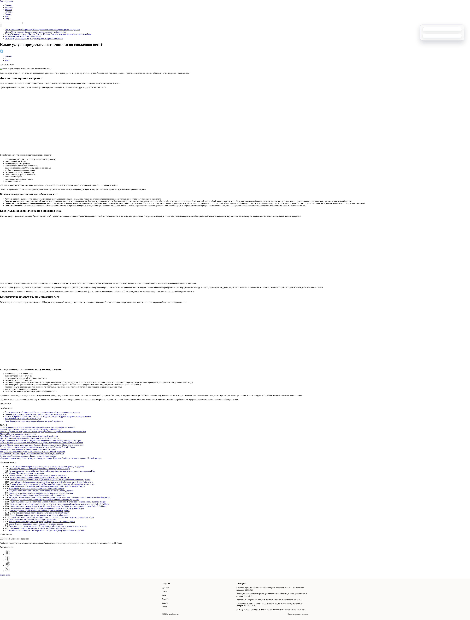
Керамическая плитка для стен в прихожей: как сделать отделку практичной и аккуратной (46, 530)
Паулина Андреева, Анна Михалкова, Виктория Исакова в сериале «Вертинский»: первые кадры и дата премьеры (58, 502)
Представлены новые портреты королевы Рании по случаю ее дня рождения (32, 454)
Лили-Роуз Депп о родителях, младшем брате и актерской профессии (34, 39)
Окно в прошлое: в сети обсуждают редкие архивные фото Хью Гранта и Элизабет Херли (37, 447)
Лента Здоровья (6, 1)
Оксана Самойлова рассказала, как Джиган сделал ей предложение (28, 456)
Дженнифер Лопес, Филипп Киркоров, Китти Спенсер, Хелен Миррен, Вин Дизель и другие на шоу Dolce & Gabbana (59, 504)
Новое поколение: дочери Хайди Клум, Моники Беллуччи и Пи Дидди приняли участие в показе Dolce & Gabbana (58, 506)
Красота (8, 10)
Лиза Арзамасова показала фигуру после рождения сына (32, 519)
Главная (8, 5)
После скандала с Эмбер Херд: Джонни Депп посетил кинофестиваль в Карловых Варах (47, 508)
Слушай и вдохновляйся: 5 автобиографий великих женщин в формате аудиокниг (44, 500)
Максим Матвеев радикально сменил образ (23, 36)
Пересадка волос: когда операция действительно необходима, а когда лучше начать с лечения (48, 526)
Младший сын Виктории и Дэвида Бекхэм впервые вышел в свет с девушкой (32, 452)
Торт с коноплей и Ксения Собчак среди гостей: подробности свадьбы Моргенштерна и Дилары (40, 440)
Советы (8, 14)
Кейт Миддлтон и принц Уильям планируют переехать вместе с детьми (40, 511)
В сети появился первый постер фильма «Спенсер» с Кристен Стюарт (39, 513)
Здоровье (8, 7)
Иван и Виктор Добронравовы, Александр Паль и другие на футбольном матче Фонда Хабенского (41, 443)
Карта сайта (5, 575)
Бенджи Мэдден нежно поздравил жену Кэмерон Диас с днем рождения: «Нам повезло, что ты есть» (42, 445)
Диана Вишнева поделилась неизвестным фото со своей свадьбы (36, 524)
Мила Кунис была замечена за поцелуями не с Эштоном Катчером (28, 449)
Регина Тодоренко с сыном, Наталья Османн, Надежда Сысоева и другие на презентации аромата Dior (48, 34)
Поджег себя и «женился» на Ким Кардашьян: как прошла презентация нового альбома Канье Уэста (52, 517)
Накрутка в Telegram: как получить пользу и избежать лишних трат (38, 528)
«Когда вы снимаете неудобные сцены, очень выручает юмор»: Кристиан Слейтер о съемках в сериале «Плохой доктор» (50, 458)
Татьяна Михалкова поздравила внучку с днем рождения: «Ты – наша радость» (42, 522)
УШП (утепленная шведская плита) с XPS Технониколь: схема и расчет (266, 609)
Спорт (7, 18)
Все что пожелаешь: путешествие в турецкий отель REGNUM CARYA (29, 438)
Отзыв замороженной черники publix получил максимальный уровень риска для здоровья (42, 30)
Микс (7, 16)
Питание (8, 12)
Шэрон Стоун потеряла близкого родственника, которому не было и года (35, 32)
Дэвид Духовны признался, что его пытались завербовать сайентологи (39, 515)
